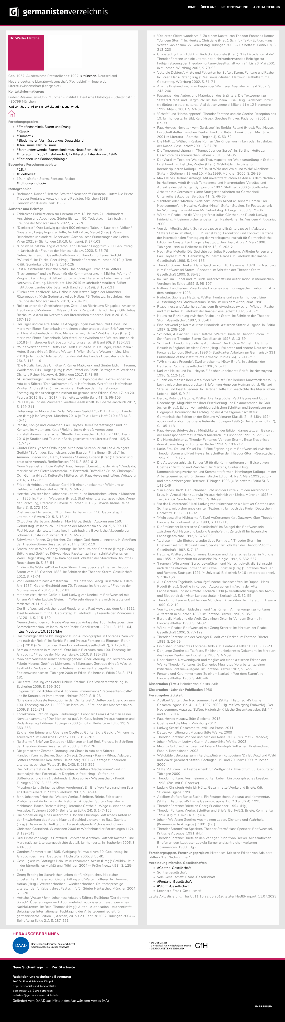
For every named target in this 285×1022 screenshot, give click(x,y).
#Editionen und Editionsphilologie (42, 159)
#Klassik (23, 131)
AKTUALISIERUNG (266, 7)
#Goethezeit (26, 174)
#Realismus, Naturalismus (37, 145)
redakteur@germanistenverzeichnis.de (35, 995)
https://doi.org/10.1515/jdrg (39, 631)
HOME (191, 7)
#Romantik (25, 136)
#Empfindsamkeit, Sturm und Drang (44, 127)
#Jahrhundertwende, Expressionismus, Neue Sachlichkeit (59, 149)
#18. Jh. (22, 169)
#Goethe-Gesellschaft (174, 868)
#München (88, 76)
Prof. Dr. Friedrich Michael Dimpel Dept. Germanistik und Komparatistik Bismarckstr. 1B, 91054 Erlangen (34, 986)
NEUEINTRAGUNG (234, 7)
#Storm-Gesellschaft (173, 886)
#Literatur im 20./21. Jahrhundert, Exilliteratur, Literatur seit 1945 (67, 154)
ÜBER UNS (208, 7)
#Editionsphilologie (31, 183)
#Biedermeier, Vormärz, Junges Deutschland (50, 140)
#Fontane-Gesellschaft (174, 881)
